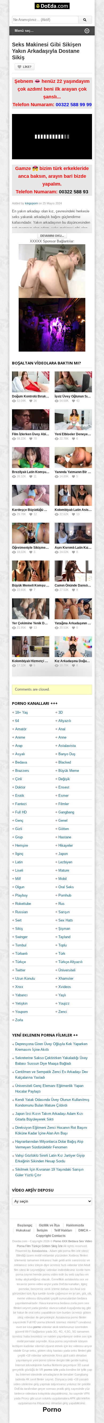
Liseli (19, 870)
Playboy (21, 895)
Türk (61, 954)
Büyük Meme (68, 771)
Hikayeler (65, 845)
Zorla (19, 1020)
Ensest (63, 787)
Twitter (20, 970)
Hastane (64, 837)
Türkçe (20, 962)
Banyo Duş (66, 754)
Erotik (19, 796)
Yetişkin (21, 1003)
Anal (61, 729)
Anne (62, 737)
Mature (63, 870)
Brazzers (22, 771)
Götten (63, 829)
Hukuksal (23, 1230)
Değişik (64, 779)
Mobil (62, 879)
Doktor (20, 787)
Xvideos (64, 987)
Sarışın (64, 912)
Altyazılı (64, 721)
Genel (62, 821)
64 (17, 721)
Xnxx (19, 987)
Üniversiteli (66, 970)
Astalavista (67, 746)
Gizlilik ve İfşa (49, 1225)
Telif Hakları (63, 1230)
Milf (18, 879)
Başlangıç (25, 1225)
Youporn (21, 1012)
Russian (21, 912)
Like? (27, 66)
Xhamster (65, 978)
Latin (19, 862)
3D (60, 712)
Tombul (20, 945)
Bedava (21, 762)
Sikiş (19, 929)
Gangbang (66, 812)
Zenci (62, 1012)
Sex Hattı (65, 920)
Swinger (21, 937)
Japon (63, 854)
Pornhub (64, 895)
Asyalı (20, 754)
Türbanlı (21, 954)
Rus (61, 904)
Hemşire (21, 845)
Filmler (63, 804)
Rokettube (23, 904)
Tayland (64, 937)
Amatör (20, 729)
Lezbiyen (65, 862)
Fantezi (21, 804)
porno (37, 1327)
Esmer (63, 796)
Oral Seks (66, 887)
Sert (18, 920)
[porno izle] (52, 325)
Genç (19, 821)
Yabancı (21, 995)
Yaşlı (62, 995)
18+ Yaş (21, 712)
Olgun (19, 887)
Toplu (62, 945)
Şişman (64, 929)
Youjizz (64, 1003)
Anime (20, 737)
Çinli (18, 779)
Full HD (21, 812)
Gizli (18, 829)
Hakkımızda (75, 1225)
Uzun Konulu (25, 978)
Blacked (64, 762)
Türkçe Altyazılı (70, 962)
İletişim (42, 1230)
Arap (18, 746)
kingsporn (31, 203)
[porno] (52, 271)
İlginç (19, 854)
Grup (19, 837)
